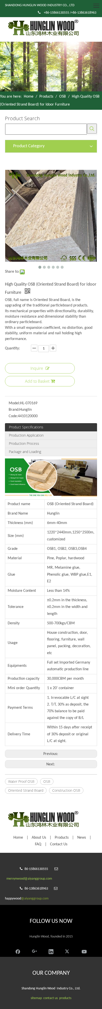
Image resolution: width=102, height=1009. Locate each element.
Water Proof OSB (21, 781)
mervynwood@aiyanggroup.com (29, 879)
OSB (46, 781)
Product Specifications (26, 427)
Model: (14, 403)
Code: (13, 416)
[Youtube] (84, 951)
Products (62, 838)
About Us (39, 838)
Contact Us (58, 844)
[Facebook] (18, 951)
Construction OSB (66, 790)
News (81, 838)
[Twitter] (68, 951)
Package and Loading (25, 451)
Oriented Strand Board (25, 790)
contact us (50, 998)
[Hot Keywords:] (92, 129)
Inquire (36, 368)
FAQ (38, 844)
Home (18, 838)
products (65, 998)
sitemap (36, 998)
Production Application (26, 435)
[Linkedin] (51, 951)
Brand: (14, 410)
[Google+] (34, 951)
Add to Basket (37, 381)
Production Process (24, 443)
